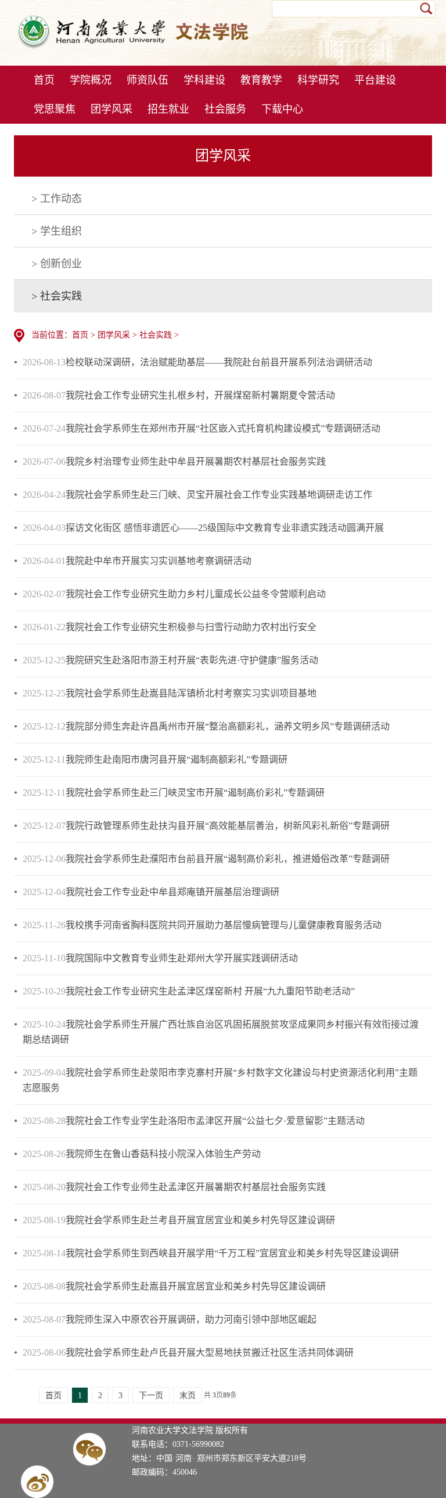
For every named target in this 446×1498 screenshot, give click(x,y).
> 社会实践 (56, 296)
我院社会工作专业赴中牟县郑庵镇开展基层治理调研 (172, 892)
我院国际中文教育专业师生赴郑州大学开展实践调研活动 (182, 958)
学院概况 (91, 80)
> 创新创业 (56, 264)
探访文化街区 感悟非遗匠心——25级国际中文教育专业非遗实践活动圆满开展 (225, 528)
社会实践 (155, 335)
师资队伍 (147, 80)
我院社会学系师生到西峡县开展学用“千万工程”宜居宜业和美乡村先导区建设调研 (232, 1253)
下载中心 (282, 109)
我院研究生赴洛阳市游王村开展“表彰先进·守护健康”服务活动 (192, 660)
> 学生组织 (56, 231)
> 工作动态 (56, 198)
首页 (44, 80)
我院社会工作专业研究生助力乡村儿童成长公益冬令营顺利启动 (196, 594)
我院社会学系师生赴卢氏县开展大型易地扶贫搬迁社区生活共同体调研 (210, 1352)
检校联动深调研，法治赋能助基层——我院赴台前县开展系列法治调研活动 (219, 362)
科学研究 (318, 80)
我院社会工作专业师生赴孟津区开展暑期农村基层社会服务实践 (196, 1187)
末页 (187, 1395)
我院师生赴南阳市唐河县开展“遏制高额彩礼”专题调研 (176, 759)
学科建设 (204, 80)
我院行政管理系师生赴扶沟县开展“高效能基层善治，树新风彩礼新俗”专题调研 (228, 826)
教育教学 (261, 80)
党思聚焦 (54, 109)
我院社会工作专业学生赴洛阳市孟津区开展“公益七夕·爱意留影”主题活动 (215, 1121)
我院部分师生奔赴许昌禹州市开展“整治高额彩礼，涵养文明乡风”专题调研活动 (228, 726)
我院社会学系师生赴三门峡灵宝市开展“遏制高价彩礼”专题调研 (195, 793)
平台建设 (375, 80)
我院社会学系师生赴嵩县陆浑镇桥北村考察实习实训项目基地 (191, 693)
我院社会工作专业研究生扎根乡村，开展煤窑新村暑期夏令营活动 (200, 395)
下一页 (151, 1395)
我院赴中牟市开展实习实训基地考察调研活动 (158, 561)
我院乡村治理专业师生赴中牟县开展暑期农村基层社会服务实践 (196, 461)
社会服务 (225, 109)
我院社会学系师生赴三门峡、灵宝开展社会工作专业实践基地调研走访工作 (219, 495)
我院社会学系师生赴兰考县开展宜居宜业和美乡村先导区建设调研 (200, 1220)
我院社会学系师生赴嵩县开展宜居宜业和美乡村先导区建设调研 (196, 1286)
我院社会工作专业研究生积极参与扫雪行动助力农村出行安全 (191, 627)
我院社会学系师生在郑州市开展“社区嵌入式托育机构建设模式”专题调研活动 (223, 428)
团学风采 (111, 109)
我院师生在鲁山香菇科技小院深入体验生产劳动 (163, 1154)
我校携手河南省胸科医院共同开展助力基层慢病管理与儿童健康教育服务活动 (224, 925)
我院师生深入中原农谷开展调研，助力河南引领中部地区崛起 (191, 1319)
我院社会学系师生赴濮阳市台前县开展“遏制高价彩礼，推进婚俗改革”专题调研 (228, 859)
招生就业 (168, 109)
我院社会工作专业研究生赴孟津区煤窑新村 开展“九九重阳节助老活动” (210, 991)
